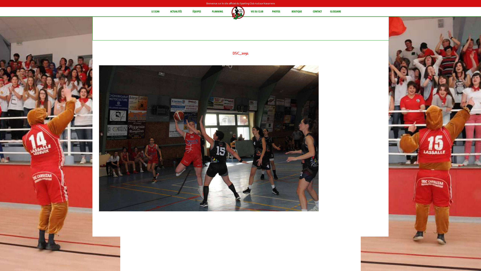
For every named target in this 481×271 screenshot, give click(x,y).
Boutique (297, 11)
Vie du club (257, 11)
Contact (317, 11)
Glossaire (335, 11)
